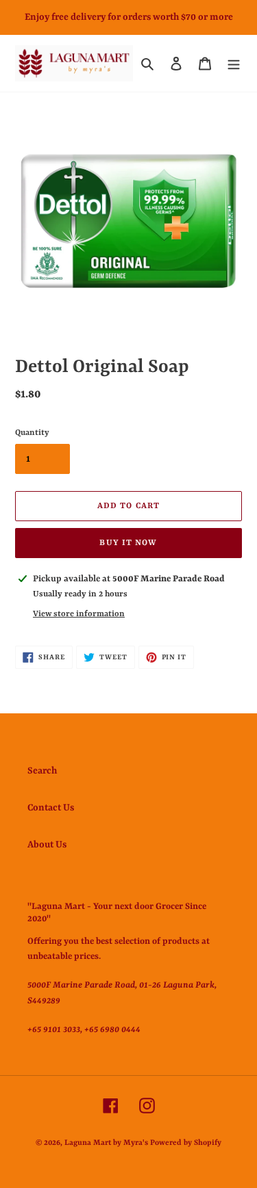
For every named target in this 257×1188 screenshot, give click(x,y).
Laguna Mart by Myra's (106, 1143)
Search (42, 770)
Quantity (32, 433)
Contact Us (50, 807)
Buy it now (128, 543)
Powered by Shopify (185, 1143)
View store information (79, 614)
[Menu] (233, 64)
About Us (46, 844)
